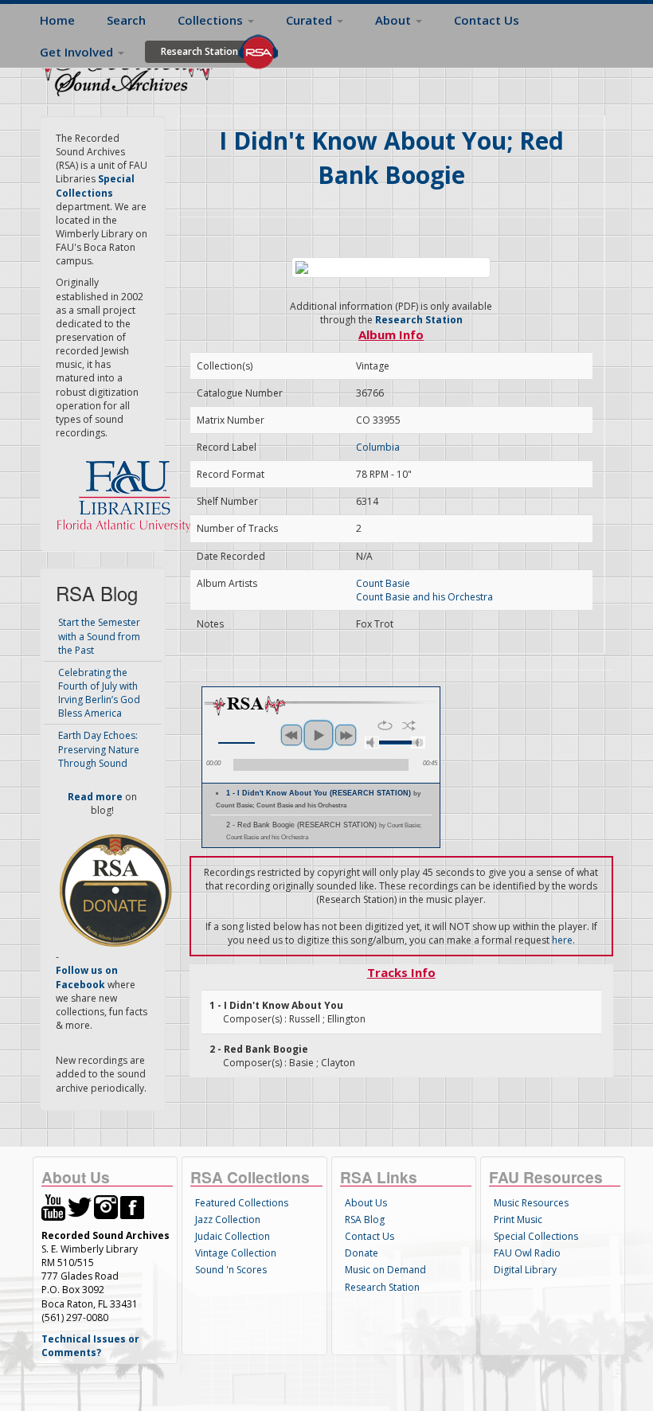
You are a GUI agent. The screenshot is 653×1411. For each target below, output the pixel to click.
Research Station (199, 51)
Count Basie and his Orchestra (424, 597)
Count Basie (383, 583)
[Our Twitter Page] (80, 1207)
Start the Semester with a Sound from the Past (99, 636)
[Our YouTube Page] (53, 1207)
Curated (310, 20)
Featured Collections (241, 1203)
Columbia (378, 447)
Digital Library (525, 1269)
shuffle (409, 725)
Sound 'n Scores (231, 1269)
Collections (212, 20)
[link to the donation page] (115, 890)
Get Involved (78, 52)
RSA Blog (365, 1219)
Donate (361, 1253)
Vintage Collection (235, 1253)
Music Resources (531, 1203)
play (318, 735)
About (394, 20)
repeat (385, 725)
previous (291, 735)
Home (57, 20)
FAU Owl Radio (527, 1253)
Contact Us (486, 20)
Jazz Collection (227, 1219)
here (562, 940)
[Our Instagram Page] (106, 1207)
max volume (418, 742)
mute (372, 742)
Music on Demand (385, 1269)
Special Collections (536, 1236)
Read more (95, 796)
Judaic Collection (232, 1236)
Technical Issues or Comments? (90, 1345)
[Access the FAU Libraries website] (127, 490)
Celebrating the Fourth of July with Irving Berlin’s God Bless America (99, 693)
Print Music (518, 1219)
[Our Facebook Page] (132, 1207)
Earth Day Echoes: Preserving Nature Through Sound (98, 749)
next (345, 735)
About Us (366, 1203)
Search (126, 20)
